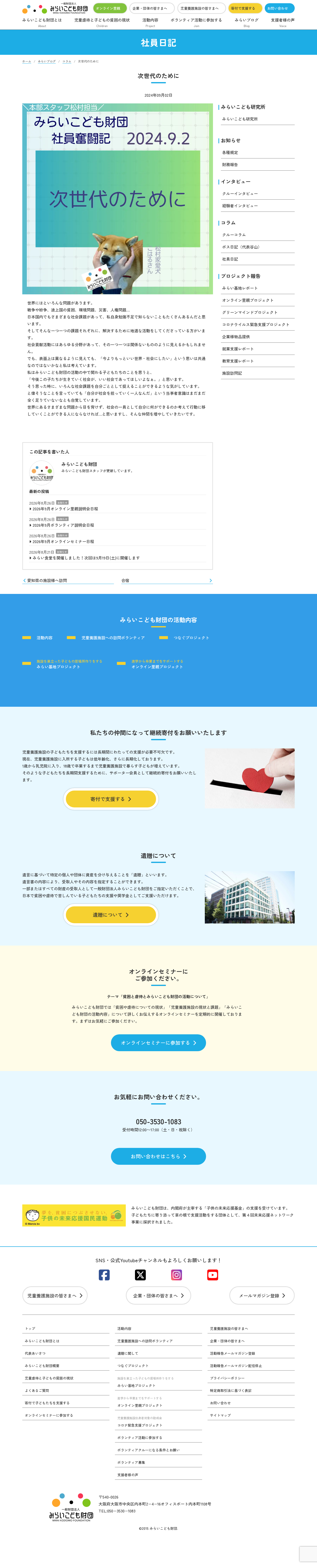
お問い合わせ (277, 8)
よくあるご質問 (37, 1390)
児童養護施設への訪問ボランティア (113, 638)
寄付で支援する (243, 8)
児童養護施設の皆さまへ (200, 8)
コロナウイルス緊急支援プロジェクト (256, 324)
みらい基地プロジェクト (70, 664)
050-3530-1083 (158, 1121)
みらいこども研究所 (243, 106)
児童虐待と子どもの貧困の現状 (102, 22)
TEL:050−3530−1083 (117, 1511)
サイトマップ (220, 1415)
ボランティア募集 (131, 1462)
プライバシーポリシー (227, 1378)
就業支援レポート (238, 349)
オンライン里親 (108, 8)
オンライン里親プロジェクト (248, 300)
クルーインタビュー (240, 193)
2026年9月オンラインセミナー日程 (63, 541)
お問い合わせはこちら (155, 1156)
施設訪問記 (232, 373)
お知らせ (62, 502)
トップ (30, 1328)
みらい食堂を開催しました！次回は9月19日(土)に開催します (86, 558)
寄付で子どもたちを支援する (47, 1402)
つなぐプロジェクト (191, 638)
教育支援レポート (238, 361)
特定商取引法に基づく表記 (231, 1390)
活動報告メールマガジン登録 (232, 1353)
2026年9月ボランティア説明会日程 (63, 525)
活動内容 (150, 22)
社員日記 (230, 259)
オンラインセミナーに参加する (155, 1042)
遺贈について (108, 914)
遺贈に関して (127, 1353)
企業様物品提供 (236, 336)
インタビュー (236, 181)
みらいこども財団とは (42, 22)
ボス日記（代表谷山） (242, 247)
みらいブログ (247, 22)
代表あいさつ (35, 1353)
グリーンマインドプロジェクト (250, 312)
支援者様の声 (283, 22)
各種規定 (230, 152)
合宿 (125, 580)
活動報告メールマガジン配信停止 (236, 1365)
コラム (228, 222)
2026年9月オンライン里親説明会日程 (65, 509)
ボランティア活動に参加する (196, 22)
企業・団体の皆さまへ (149, 8)
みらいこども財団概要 (42, 1365)
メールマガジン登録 (259, 1295)
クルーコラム (234, 235)
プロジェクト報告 (241, 275)
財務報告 (230, 164)
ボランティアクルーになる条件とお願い (148, 1449)
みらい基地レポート (240, 288)
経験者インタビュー (240, 206)
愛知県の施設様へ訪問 (47, 580)
